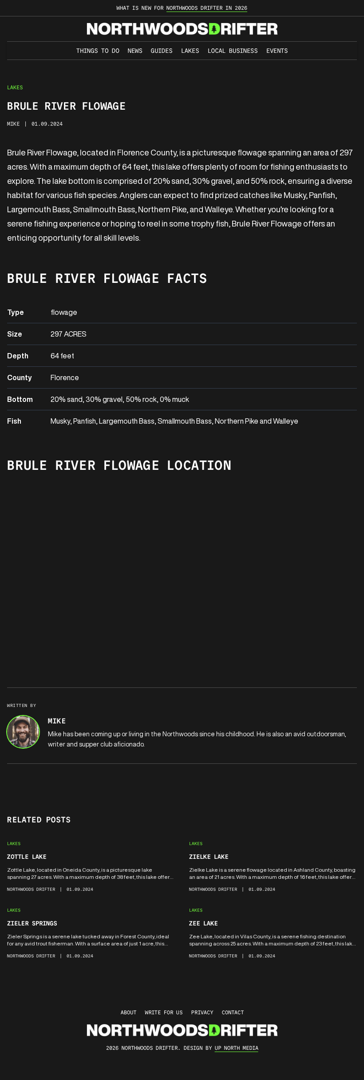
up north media (236, 1048)
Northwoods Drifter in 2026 (206, 8)
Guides (161, 50)
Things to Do (97, 50)
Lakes (190, 50)
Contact (233, 1012)
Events (277, 50)
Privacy (202, 1012)
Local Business (232, 50)
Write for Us (163, 1012)
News (135, 50)
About (128, 1012)
